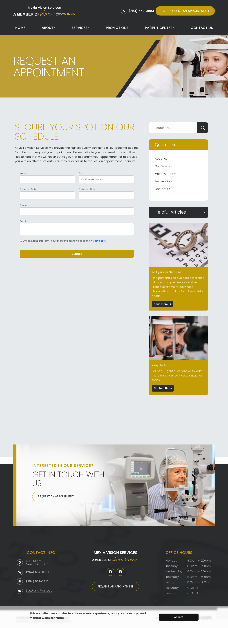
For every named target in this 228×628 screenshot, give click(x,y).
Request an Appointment (56, 496)
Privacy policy (98, 240)
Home (20, 27)
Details (23, 221)
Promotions (117, 27)
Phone (23, 205)
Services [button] (79, 27)
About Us (161, 159)
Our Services (163, 166)
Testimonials (163, 181)
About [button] (47, 27)
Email (82, 173)
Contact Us (202, 27)
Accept (178, 617)
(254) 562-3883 (37, 572)
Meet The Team (165, 174)
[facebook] (110, 572)
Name (23, 173)
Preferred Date (28, 189)
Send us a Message (39, 591)
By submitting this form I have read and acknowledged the (64, 240)
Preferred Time (87, 189)
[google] (120, 572)
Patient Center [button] (158, 27)
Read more (161, 304)
